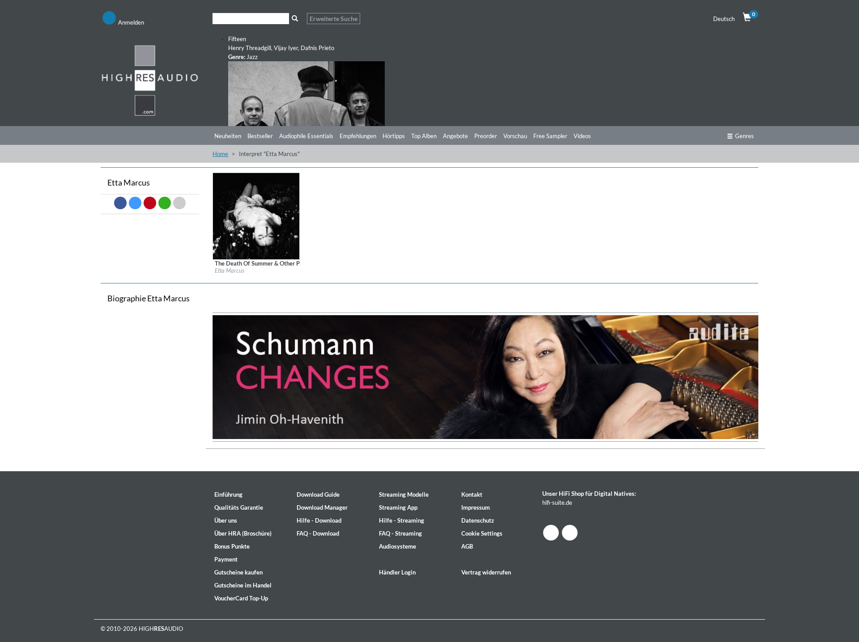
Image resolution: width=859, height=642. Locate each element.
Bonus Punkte (232, 546)
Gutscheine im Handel (243, 585)
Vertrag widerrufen (486, 572)
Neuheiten (227, 135)
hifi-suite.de (557, 502)
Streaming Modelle (404, 494)
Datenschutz (477, 520)
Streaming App (398, 507)
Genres (744, 135)
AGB (467, 546)
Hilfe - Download (319, 520)
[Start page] (150, 80)
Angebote (455, 135)
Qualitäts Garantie (238, 507)
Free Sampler (550, 135)
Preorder (485, 135)
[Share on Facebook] (120, 203)
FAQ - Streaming (400, 533)
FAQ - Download (318, 533)
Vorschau (515, 135)
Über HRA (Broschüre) (243, 533)
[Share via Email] (179, 203)
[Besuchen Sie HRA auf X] (570, 533)
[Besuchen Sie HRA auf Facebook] (551, 533)
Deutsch (724, 18)
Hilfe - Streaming (401, 520)
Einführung (228, 494)
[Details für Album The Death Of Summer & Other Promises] (256, 215)
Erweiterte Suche (333, 18)
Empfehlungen (358, 135)
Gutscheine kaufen (238, 572)
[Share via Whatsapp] (164, 203)
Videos (582, 135)
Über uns (225, 520)
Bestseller (260, 135)
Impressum (475, 507)
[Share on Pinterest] (150, 203)
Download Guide (318, 494)
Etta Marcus (229, 270)
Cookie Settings (481, 533)
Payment (226, 559)
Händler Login (397, 572)
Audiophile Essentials (306, 135)
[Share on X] (135, 203)
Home (220, 153)
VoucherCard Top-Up (241, 598)
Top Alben (424, 135)
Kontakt (471, 494)
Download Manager (322, 507)
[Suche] (294, 18)
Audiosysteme (397, 546)
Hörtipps (394, 135)
